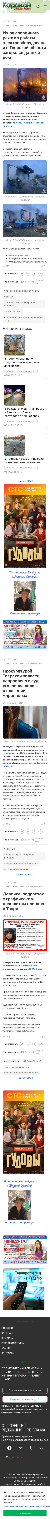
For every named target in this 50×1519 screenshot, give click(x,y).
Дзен (27, 282)
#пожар (8, 296)
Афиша (6, 1348)
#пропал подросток (16, 1067)
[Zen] (9, 1448)
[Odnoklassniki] (30, 1448)
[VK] (41, 1448)
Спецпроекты (27, 1372)
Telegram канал (39, 281)
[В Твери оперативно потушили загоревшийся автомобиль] (14, 345)
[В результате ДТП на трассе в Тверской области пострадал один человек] (14, 395)
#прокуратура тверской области (19, 856)
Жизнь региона (13, 1375)
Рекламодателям (12, 1343)
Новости (10, 21)
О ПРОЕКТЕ (12, 1425)
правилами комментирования (16, 1412)
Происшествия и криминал (23, 25)
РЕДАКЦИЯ (11, 1430)
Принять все (25, 1513)
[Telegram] (20, 1448)
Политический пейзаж (20, 1368)
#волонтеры (11, 1061)
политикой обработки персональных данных (23, 1409)
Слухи (6, 1372)
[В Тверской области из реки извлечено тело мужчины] (14, 445)
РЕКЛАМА (36, 1430)
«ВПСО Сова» (35, 969)
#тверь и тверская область (21, 291)
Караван (7, 1333)
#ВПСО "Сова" (33, 1061)
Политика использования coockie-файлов (24, 1439)
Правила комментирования (16, 1436)
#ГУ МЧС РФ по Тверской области (20, 304)
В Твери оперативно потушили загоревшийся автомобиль (21, 362)
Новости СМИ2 (25, 481)
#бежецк (9, 849)
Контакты (7, 1353)
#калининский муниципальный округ (23, 319)
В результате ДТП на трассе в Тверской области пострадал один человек (24, 412)
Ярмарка (7, 1338)
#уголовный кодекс (16, 869)
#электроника (13, 311)
